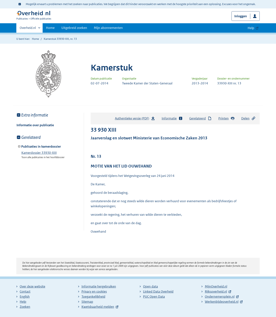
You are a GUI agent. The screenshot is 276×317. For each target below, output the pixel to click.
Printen (223, 118)
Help (23, 302)
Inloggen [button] (240, 16)
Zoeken (25, 307)
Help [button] (251, 28)
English (25, 296)
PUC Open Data (154, 296)
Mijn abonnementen (108, 28)
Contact (25, 291)
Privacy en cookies (94, 291)
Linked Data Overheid (158, 291)
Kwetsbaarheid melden (97, 307)
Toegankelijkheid (93, 296)
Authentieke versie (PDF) (133, 119)
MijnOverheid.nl (216, 286)
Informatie (169, 118)
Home (50, 28)
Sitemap (87, 302)
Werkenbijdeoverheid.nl (221, 302)
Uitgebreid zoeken (74, 28)
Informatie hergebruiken (98, 286)
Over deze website (32, 286)
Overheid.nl (28, 29)
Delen (245, 118)
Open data (150, 286)
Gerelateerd (197, 118)
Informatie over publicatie (35, 125)
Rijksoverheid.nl (216, 291)
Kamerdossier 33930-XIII (39, 153)
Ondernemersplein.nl (220, 296)
